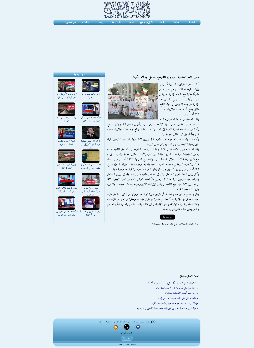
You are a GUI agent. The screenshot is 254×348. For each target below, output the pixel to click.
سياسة (176, 22)
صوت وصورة (70, 22)
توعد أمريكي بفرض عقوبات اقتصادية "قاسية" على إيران (91, 191)
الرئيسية (192, 22)
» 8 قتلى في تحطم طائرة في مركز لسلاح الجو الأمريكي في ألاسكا (173, 283)
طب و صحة (116, 22)
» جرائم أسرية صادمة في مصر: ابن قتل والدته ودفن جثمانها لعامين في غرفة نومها (167, 308)
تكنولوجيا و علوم (146, 22)
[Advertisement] (127, 46)
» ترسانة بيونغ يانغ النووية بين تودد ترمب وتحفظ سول (177, 288)
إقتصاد (161, 22)
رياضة (101, 22)
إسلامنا (131, 22)
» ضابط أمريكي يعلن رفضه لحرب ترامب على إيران (178, 298)
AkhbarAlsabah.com (126, 345)
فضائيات (85, 22)
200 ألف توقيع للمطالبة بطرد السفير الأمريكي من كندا (90, 144)
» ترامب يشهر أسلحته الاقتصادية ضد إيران (181, 293)
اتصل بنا (126, 338)
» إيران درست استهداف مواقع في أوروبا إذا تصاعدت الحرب (174, 303)
